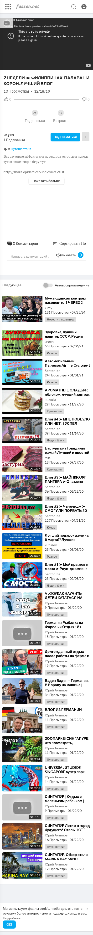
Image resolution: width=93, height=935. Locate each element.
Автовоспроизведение (72, 285)
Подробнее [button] (12, 918)
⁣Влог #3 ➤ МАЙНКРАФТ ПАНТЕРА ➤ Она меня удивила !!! (65, 481)
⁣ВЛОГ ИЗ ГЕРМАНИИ (63, 709)
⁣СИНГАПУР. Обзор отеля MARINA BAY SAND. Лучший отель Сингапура (67, 858)
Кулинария (54, 411)
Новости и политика (60, 319)
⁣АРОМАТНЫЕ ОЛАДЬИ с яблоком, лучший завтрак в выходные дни (67, 394)
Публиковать (67, 255)
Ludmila (50, 400)
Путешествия (21, 149)
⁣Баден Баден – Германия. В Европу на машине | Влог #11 (66, 684)
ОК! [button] (9, 924)
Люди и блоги (55, 440)
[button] (84, 6)
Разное (52, 353)
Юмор (51, 527)
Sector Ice (52, 371)
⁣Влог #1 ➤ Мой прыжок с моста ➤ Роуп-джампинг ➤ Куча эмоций (66, 568)
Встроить (60, 120)
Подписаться (65, 137)
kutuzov (51, 545)
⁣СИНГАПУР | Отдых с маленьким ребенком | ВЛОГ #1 (64, 800)
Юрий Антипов (56, 603)
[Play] (6, 64)
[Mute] (78, 64)
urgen (9, 134)
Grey (48, 308)
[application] (46, 44)
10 (70, 64)
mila (48, 458)
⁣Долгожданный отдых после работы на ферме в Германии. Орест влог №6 (67, 655)
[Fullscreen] (86, 64)
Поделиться (35, 120)
